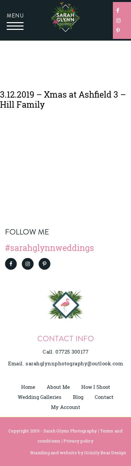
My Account (65, 407)
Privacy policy (78, 441)
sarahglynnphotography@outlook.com (74, 363)
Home (28, 386)
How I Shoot (95, 386)
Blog (78, 397)
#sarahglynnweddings (49, 247)
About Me (58, 386)
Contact (104, 397)
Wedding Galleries (39, 397)
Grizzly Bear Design (105, 453)
